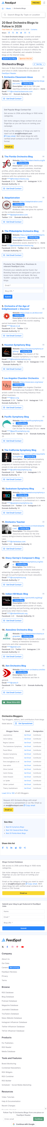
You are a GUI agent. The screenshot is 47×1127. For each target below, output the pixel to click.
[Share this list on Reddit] (21, 32)
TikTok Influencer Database (13, 1031)
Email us (8, 147)
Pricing (36, 3)
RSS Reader (6, 1047)
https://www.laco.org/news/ (31, 382)
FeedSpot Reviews (9, 972)
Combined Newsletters (11, 1068)
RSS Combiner (8, 1076)
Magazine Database (10, 1005)
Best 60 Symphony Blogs (15, 827)
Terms (4, 980)
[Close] (45, 1108)
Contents (34, 29)
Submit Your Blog (9, 59)
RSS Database (7, 992)
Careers (10, 967)
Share (4, 33)
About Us (6, 959)
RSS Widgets (7, 1072)
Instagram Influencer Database (14, 1022)
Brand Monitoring (9, 1064)
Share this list (8, 843)
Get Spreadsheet (25, 723)
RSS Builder (6, 1081)
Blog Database (8, 997)
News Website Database (12, 1018)
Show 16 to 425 (13, 702)
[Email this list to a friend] (25, 32)
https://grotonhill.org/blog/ (31, 598)
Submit (8, 297)
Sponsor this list (26, 58)
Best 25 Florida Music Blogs (16, 833)
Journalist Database (10, 1009)
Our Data (5, 963)
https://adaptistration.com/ (31, 201)
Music (8, 8)
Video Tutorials (8, 1097)
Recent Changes (8, 1106)
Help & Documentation (11, 1101)
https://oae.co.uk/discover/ (31, 313)
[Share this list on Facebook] (9, 32)
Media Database (8, 1051)
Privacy (5, 976)
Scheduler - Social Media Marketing (16, 1085)
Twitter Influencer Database (13, 1026)
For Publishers (7, 1043)
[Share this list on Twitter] (13, 32)
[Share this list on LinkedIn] (17, 32)
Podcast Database (9, 1001)
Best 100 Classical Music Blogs (17, 830)
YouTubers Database (10, 1014)
